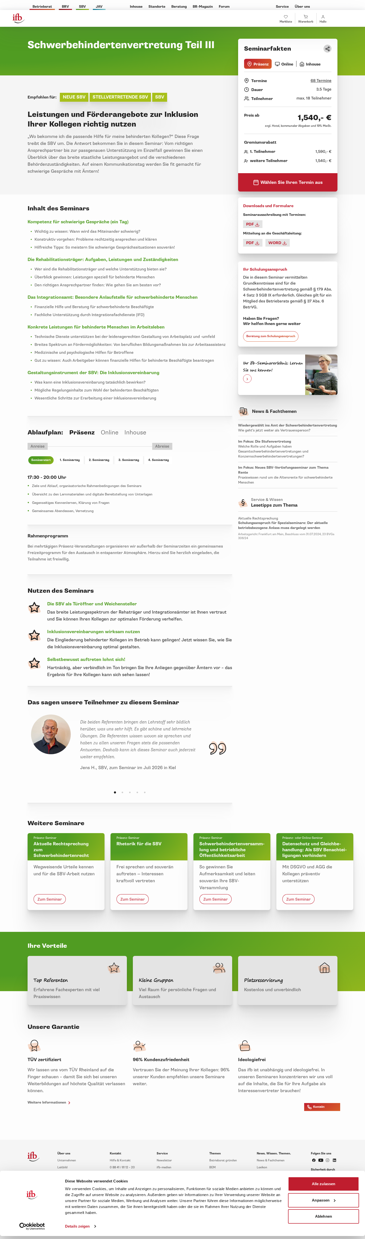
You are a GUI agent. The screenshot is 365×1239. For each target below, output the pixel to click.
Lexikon (262, 1167)
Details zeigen (77, 1226)
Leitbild (62, 1167)
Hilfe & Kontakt (120, 1160)
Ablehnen (323, 1216)
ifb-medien (164, 1167)
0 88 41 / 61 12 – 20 (122, 1167)
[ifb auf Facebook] (314, 1160)
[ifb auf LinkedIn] (334, 1160)
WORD (275, 242)
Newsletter (164, 1160)
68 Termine (321, 80)
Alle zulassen (323, 1184)
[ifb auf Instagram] (327, 1160)
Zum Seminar (49, 899)
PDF (250, 224)
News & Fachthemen (271, 1160)
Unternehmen (66, 1160)
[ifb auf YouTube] (321, 1160)
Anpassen (320, 1200)
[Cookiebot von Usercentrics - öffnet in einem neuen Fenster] (32, 1226)
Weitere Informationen (47, 1102)
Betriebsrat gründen (223, 1160)
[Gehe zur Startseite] (19, 18)
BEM (212, 1167)
